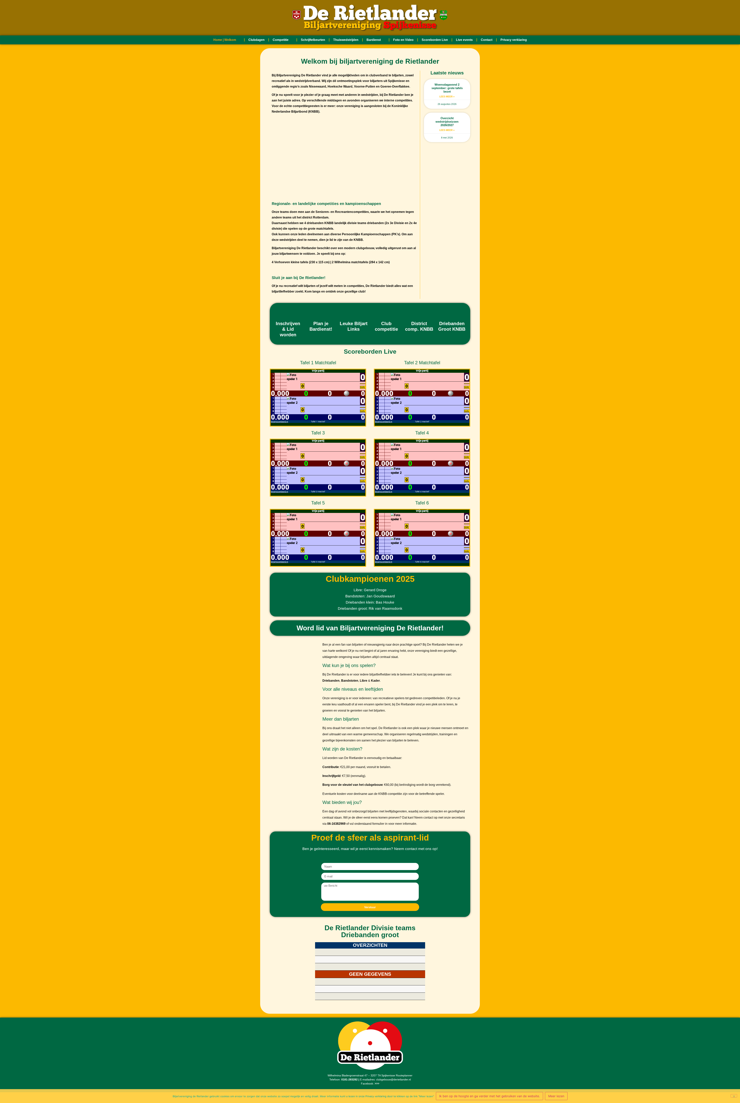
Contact (486, 39)
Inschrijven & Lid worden (288, 329)
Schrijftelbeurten (313, 39)
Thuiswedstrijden (345, 39)
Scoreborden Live (435, 39)
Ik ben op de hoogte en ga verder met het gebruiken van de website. (489, 1096)
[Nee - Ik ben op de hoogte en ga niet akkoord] (734, 1096)
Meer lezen (556, 1096)
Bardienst (374, 39)
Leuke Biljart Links (353, 326)
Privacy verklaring (513, 39)
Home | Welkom (224, 39)
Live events (464, 39)
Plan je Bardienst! (320, 326)
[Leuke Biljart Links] (353, 311)
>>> (377, 1083)
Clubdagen (256, 39)
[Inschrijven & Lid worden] (288, 311)
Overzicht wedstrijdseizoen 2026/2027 (447, 121)
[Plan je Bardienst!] (321, 311)
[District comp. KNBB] (419, 311)
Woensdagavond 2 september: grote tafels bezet (447, 88)
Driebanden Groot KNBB (451, 326)
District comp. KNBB (419, 326)
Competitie (280, 39)
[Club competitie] (386, 311)
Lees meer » (447, 96)
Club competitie (386, 326)
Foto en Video (403, 39)
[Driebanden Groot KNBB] (452, 311)
